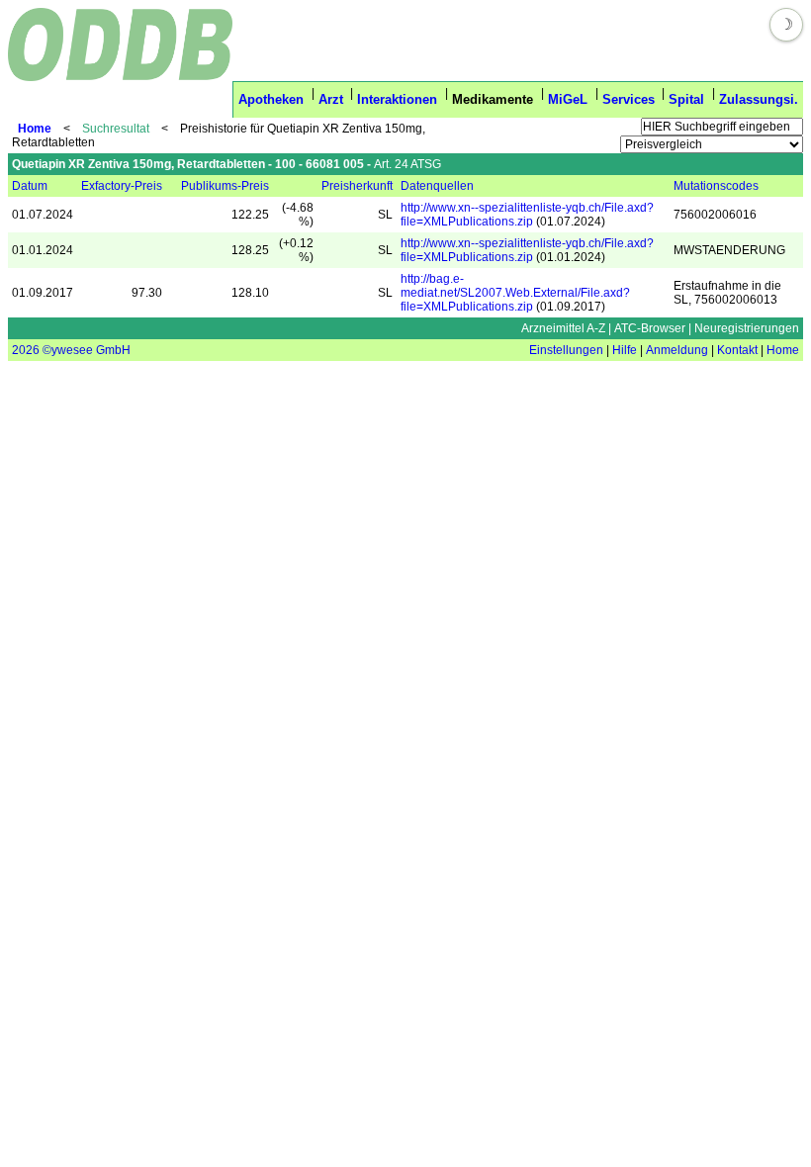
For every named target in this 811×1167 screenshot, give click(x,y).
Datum (29, 186)
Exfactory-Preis (121, 186)
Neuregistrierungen (746, 328)
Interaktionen (397, 99)
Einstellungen (566, 350)
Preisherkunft (357, 186)
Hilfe (624, 350)
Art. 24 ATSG (407, 164)
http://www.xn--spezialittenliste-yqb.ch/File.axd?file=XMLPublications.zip (527, 214)
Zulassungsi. (758, 99)
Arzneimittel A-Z (563, 328)
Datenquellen (437, 186)
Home (34, 128)
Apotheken (271, 99)
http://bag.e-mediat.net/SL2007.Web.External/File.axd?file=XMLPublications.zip (515, 293)
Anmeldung (677, 350)
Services (628, 99)
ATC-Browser (649, 328)
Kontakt (737, 350)
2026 (26, 350)
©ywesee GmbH (85, 350)
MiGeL (567, 99)
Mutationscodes (716, 186)
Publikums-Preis (225, 186)
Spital (686, 99)
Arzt (330, 99)
